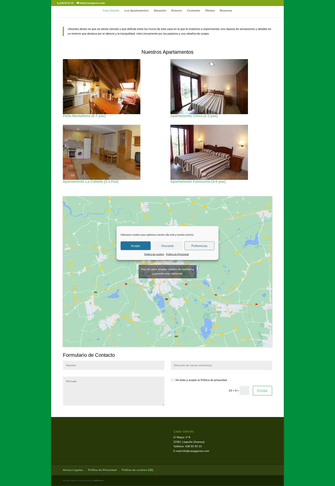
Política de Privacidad (177, 254)
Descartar (167, 245)
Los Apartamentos (136, 10)
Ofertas (210, 10)
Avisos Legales (73, 469)
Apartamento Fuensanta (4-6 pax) (198, 182)
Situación (160, 10)
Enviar (262, 391)
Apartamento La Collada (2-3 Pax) (90, 182)
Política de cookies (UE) (137, 469)
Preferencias (199, 245)
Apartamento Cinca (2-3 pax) (194, 116)
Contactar (193, 10)
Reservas (226, 10)
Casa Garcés (111, 10)
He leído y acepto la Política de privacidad (201, 380)
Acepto (135, 245)
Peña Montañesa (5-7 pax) (84, 116)
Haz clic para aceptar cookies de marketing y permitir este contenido (167, 271)
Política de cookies (154, 254)
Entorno (176, 10)
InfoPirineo (98, 480)
